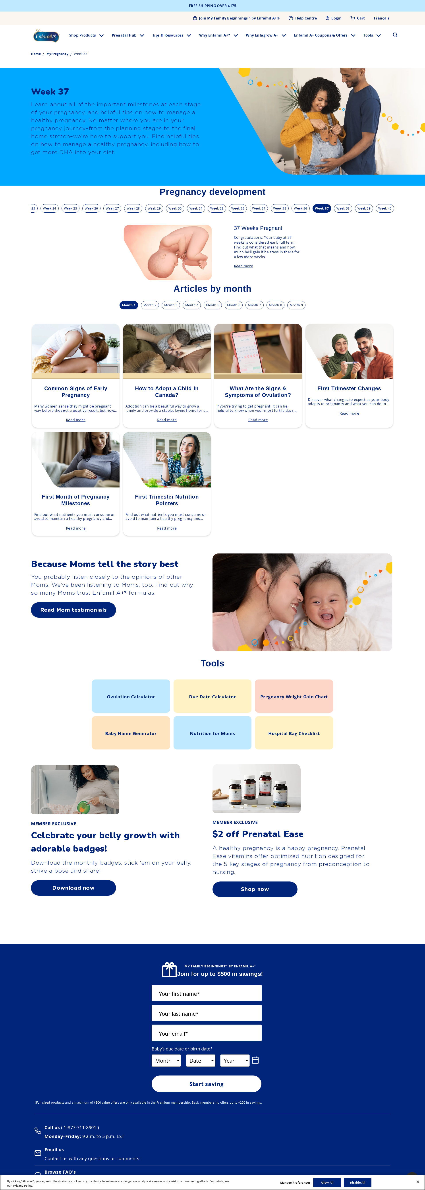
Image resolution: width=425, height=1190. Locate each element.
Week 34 (258, 208)
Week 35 (279, 208)
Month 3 (171, 305)
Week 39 (364, 208)
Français (382, 18)
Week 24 (49, 208)
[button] (392, 35)
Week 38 (343, 208)
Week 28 (133, 208)
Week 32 (217, 208)
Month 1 (129, 305)
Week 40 (385, 208)
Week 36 (300, 208)
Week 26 (91, 208)
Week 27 (112, 208)
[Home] (46, 36)
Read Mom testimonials (73, 610)
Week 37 (322, 208)
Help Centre (306, 18)
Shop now (255, 889)
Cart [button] (361, 18)
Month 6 (233, 305)
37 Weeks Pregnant (258, 228)
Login (336, 18)
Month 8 (275, 305)
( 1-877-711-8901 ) (79, 1127)
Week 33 (238, 208)
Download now (73, 888)
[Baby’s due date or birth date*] (256, 1060)
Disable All (357, 1182)
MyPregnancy (57, 54)
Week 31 (196, 208)
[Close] (418, 1182)
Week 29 (154, 208)
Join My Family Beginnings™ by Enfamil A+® (239, 18)
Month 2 (150, 305)
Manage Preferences (295, 1182)
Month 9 (296, 305)
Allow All (327, 1182)
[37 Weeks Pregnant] (172, 279)
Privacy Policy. (23, 1185)
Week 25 (70, 208)
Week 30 (175, 208)
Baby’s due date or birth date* (182, 1049)
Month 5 (212, 305)
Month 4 (192, 305)
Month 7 (254, 305)
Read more (243, 266)
